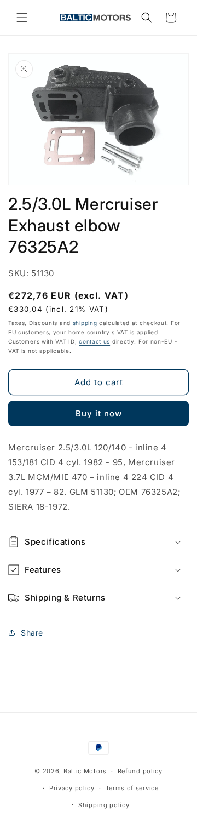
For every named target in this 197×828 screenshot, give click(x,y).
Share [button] (32, 632)
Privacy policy (72, 788)
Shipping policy (104, 805)
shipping (85, 322)
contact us (94, 341)
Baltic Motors (85, 771)
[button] (22, 17)
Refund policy (140, 771)
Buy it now (99, 413)
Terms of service (132, 788)
